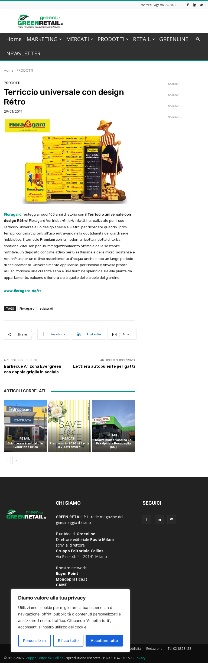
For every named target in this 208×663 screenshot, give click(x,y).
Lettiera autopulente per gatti (104, 366)
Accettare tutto (104, 640)
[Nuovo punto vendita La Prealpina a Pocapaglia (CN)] (113, 425)
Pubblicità (133, 648)
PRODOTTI (111, 39)
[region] (70, 620)
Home (14, 39)
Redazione (154, 648)
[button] (197, 39)
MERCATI (77, 39)
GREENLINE (173, 39)
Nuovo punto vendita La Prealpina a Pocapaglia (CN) (113, 443)
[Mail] (201, 4)
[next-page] (15, 460)
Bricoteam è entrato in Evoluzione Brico (25, 445)
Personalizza (34, 640)
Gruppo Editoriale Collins (43, 658)
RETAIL (142, 39)
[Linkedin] (194, 4)
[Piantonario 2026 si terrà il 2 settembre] (69, 425)
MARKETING (42, 39)
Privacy (140, 658)
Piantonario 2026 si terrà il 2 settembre (69, 445)
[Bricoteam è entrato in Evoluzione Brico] (25, 425)
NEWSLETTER (23, 53)
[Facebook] (188, 4)
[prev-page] (7, 460)
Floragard (27, 308)
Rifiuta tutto (68, 640)
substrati (46, 308)
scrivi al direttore (70, 545)
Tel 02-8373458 (179, 648)
